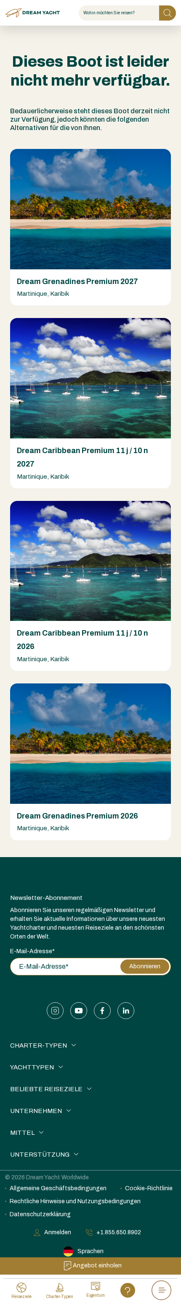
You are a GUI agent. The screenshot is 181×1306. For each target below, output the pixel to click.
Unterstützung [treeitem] (39, 1154)
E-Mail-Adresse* (32, 951)
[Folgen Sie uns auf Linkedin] (125, 1010)
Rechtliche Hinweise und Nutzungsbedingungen (75, 1201)
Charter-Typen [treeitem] (38, 1045)
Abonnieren (144, 966)
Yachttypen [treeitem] (32, 1067)
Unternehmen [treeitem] (36, 1111)
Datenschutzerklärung (40, 1214)
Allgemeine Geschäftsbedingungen (58, 1188)
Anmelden (57, 1232)
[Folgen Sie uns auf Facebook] (102, 1010)
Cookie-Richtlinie (149, 1188)
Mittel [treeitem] (22, 1132)
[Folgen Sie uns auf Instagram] (55, 1010)
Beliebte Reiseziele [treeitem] (46, 1089)
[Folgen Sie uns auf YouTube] (78, 1010)
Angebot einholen (97, 1265)
